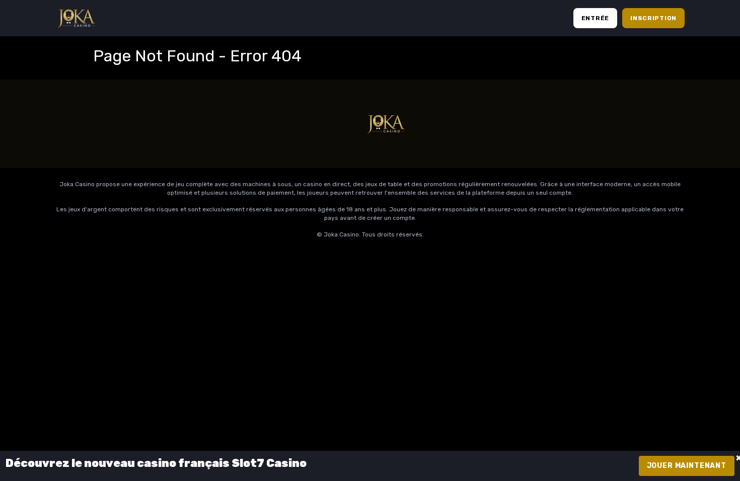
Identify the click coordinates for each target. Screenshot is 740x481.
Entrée (595, 18)
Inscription (653, 18)
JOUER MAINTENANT (686, 465)
